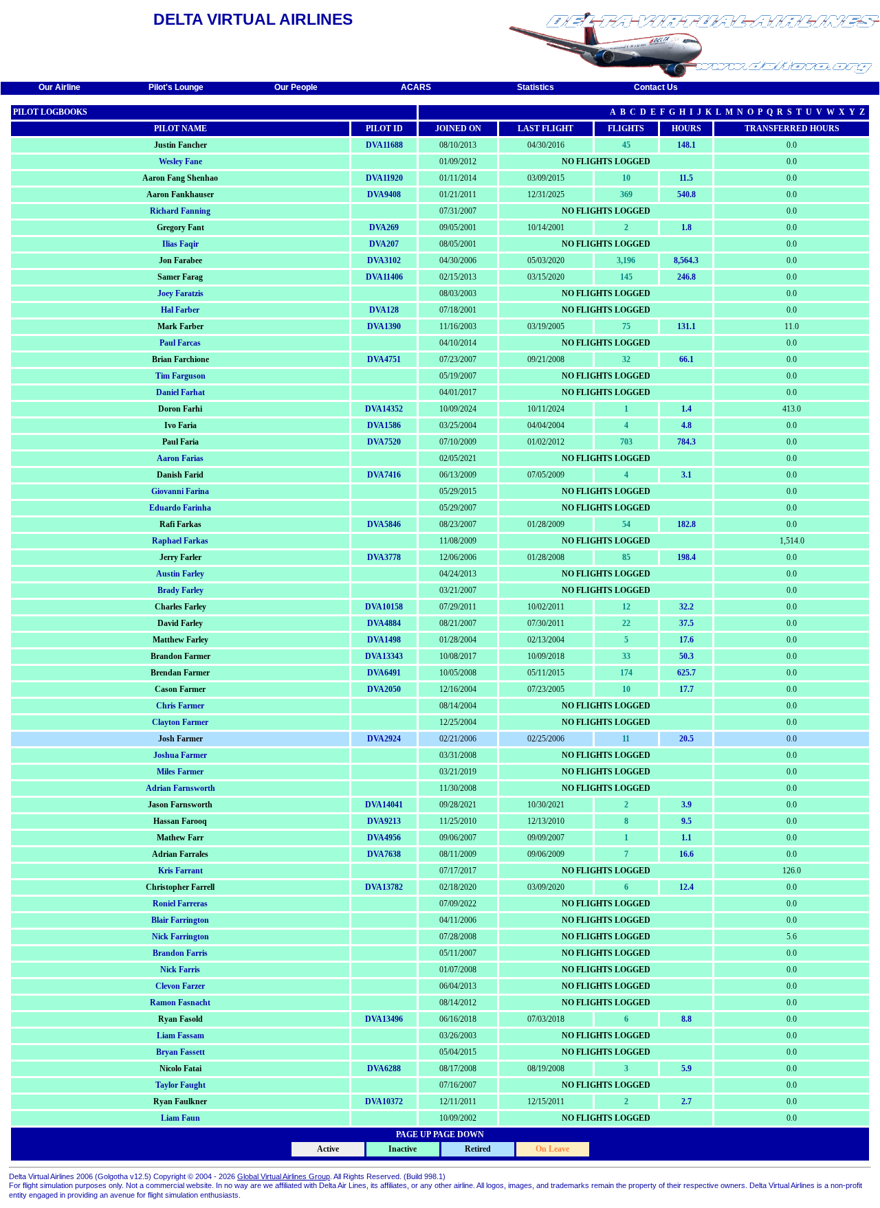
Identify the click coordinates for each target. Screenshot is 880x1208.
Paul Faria (180, 442)
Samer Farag (180, 277)
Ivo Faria (180, 425)
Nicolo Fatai (180, 1068)
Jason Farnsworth (180, 804)
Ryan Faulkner (180, 1101)
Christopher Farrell (180, 887)
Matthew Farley (180, 640)
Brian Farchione (180, 359)
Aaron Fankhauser (180, 194)
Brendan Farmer (180, 673)
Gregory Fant (180, 227)
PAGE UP (413, 1134)
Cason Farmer (180, 689)
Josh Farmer (180, 738)
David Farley (180, 623)
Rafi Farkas (180, 524)
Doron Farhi (180, 409)
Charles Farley (180, 607)
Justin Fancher (180, 145)
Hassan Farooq (180, 821)
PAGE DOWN (458, 1134)
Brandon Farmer (180, 656)
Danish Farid (180, 475)
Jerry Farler (180, 557)
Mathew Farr (180, 837)
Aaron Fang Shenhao (180, 178)
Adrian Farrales (180, 854)
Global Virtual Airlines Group (283, 1176)
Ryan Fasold (180, 1019)
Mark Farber (180, 326)
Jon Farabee (180, 260)
